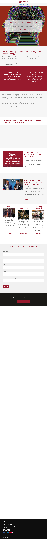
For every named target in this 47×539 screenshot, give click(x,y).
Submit (6, 286)
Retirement (5, 537)
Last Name (5, 258)
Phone (4, 271)
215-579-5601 (9, 523)
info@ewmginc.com (7, 530)
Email (4, 264)
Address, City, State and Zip (9, 278)
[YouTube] (10, 532)
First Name (5, 251)
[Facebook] (4, 532)
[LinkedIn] (8, 532)
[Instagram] (12, 532)
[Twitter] (6, 532)
